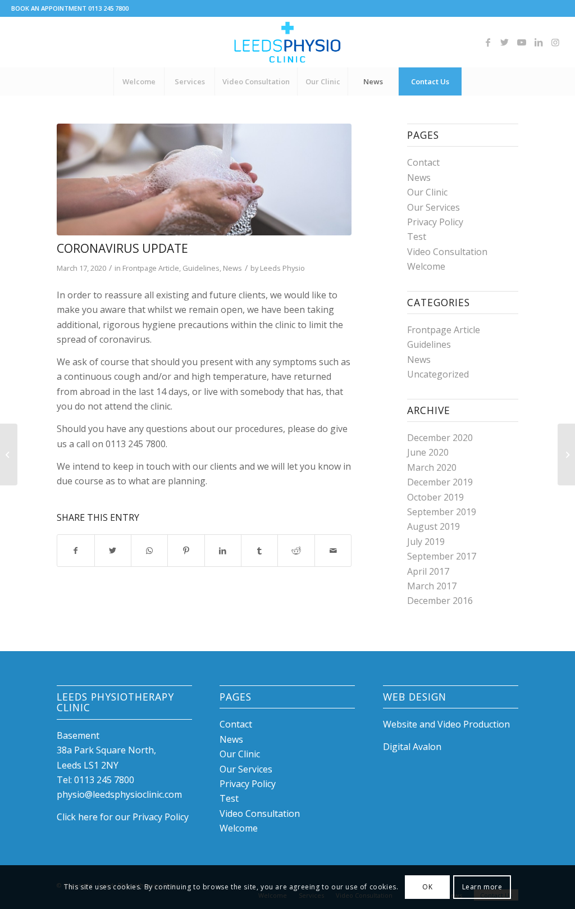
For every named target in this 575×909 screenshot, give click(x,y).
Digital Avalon (412, 746)
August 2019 (433, 526)
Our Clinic (427, 192)
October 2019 (435, 497)
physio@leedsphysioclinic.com (119, 794)
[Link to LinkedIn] (538, 42)
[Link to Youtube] (521, 42)
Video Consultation (447, 252)
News (232, 268)
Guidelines (201, 268)
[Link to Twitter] (504, 42)
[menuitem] (138, 81)
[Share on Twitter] (113, 550)
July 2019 (426, 541)
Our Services (433, 207)
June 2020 (428, 452)
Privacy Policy (435, 222)
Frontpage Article (150, 268)
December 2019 (440, 482)
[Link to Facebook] (488, 42)
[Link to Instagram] (555, 42)
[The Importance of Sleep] (8, 454)
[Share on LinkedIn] (223, 550)
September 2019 (441, 512)
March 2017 (432, 586)
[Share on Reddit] (296, 550)
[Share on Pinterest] (186, 550)
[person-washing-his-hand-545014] (204, 179)
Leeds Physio (282, 268)
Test (416, 236)
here (88, 817)
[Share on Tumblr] (259, 550)
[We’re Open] (566, 454)
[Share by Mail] (333, 550)
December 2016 (440, 600)
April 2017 (428, 571)
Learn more (482, 887)
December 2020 (440, 437)
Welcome (426, 266)
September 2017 (441, 556)
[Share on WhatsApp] (149, 550)
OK (427, 887)
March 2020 (432, 467)
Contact (423, 162)
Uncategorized (438, 374)
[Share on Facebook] (75, 550)
